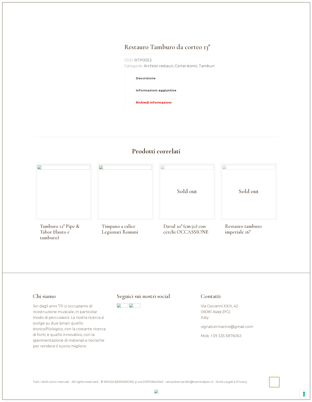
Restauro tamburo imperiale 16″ (243, 229)
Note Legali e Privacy (231, 381)
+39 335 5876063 (226, 336)
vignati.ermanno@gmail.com (227, 327)
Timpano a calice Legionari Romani (120, 229)
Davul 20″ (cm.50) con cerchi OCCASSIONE (185, 229)
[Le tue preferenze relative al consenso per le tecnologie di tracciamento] (304, 394)
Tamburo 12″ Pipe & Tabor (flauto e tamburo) (59, 232)
